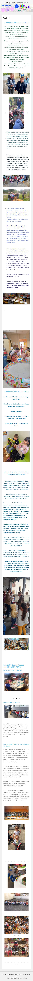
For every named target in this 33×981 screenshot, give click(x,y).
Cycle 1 (6, 17)
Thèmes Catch (23, 978)
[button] (5, 84)
